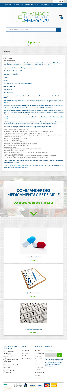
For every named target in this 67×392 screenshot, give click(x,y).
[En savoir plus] (33, 260)
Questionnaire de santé (33, 293)
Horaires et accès (39, 372)
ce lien (23, 101)
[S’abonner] (59, 355)
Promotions (25, 350)
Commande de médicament (33, 256)
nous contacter (18, 165)
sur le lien (32, 107)
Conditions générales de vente (38, 358)
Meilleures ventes (27, 358)
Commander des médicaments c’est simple (33, 192)
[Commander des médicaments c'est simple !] (33, 214)
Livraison (37, 350)
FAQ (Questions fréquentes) (33, 329)
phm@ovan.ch (7, 372)
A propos (37, 364)
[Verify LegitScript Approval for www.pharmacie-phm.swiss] (26, 385)
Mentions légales (39, 353)
